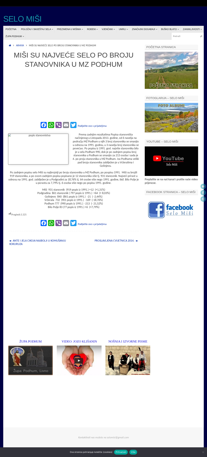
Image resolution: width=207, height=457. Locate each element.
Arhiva (20, 45)
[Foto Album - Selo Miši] (203, 199)
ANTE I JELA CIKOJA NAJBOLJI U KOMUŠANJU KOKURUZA (37, 242)
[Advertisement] (73, 96)
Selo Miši (22, 19)
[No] (203, 452)
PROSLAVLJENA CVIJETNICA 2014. (115, 240)
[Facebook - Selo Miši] (203, 192)
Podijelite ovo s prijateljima (92, 126)
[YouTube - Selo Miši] (203, 186)
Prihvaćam (121, 452)
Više (133, 452)
